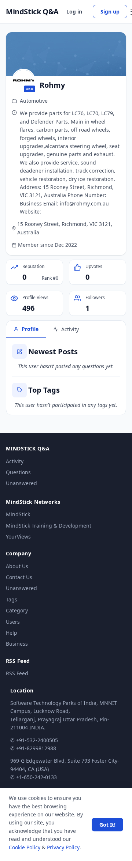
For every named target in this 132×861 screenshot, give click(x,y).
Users (13, 621)
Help (11, 632)
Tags (11, 599)
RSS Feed (17, 673)
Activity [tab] (70, 329)
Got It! (107, 824)
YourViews (18, 536)
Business (17, 643)
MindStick (18, 514)
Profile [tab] (30, 328)
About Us (17, 566)
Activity (14, 461)
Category (17, 610)
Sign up (110, 11)
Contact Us (19, 577)
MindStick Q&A (32, 11)
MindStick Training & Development (48, 525)
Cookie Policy (24, 847)
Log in (74, 11)
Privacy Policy (63, 847)
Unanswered (21, 483)
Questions (18, 472)
